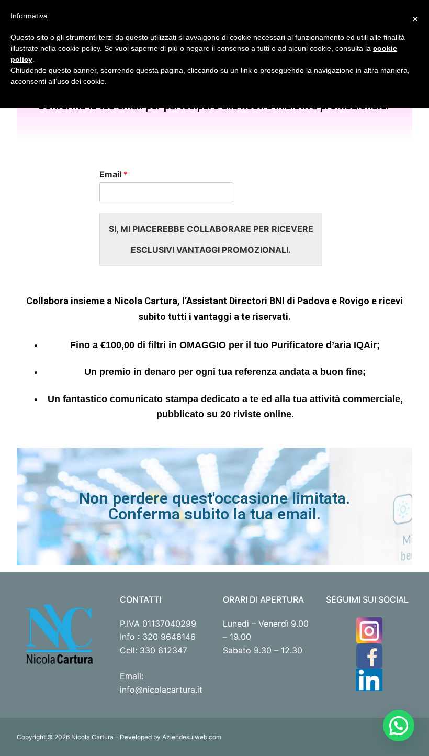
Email (113, 174)
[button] (398, 725)
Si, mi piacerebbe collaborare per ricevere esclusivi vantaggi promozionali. (211, 239)
